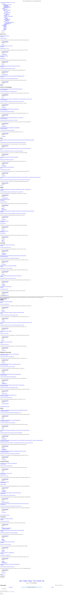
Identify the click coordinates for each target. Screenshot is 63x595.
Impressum (1, 299)
